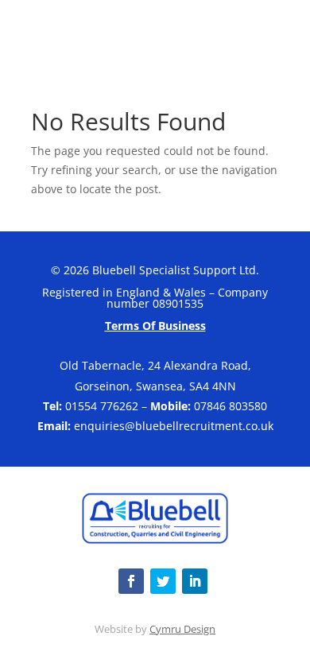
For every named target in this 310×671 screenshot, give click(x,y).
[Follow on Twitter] (163, 581)
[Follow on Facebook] (131, 581)
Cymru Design (182, 629)
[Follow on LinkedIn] (194, 581)
